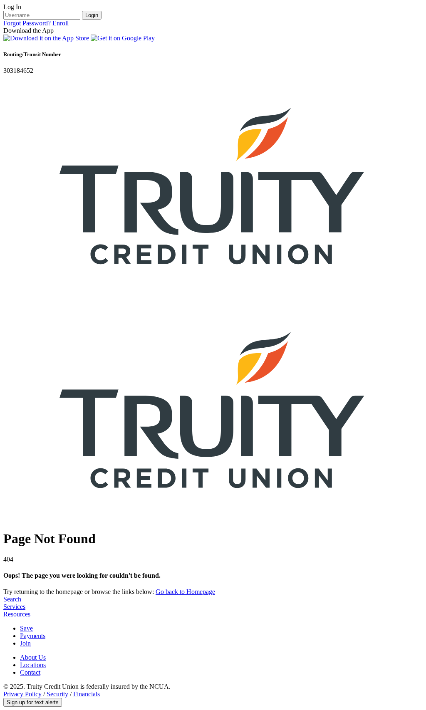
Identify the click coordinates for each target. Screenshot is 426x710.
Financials (86, 694)
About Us (33, 657)
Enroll (60, 23)
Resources (16, 614)
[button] (32, 702)
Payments (32, 635)
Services (14, 606)
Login (91, 15)
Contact (30, 672)
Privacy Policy (22, 694)
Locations (33, 664)
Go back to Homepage (185, 591)
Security (57, 694)
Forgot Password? (27, 23)
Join (25, 643)
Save (26, 628)
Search (12, 599)
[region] (213, 38)
